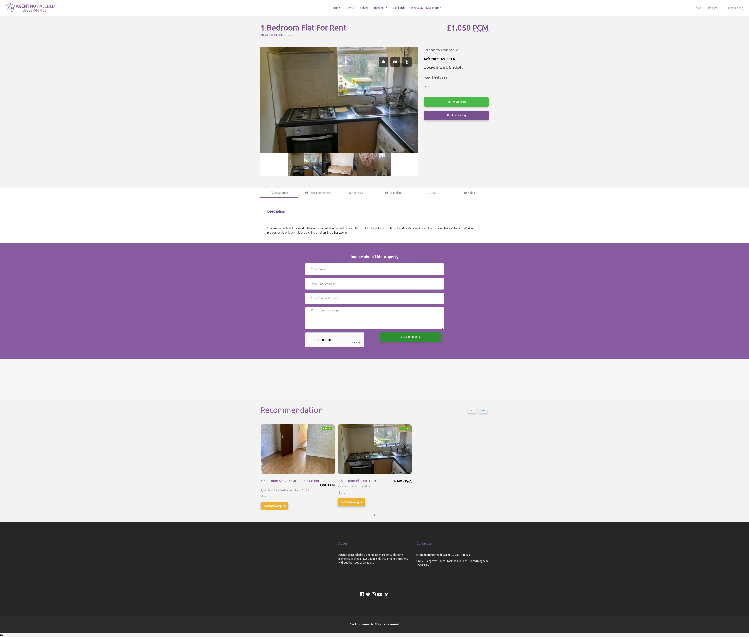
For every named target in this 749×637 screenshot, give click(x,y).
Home (336, 7)
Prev (472, 410)
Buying (350, 7)
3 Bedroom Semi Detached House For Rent (294, 481)
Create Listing (734, 8)
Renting (379, 7)
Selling (364, 7)
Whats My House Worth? (426, 7)
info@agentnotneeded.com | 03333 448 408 (443, 554)
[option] (339, 100)
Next (483, 410)
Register (713, 8)
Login (697, 8)
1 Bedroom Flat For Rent (357, 481)
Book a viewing (456, 115)
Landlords (399, 7)
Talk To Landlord (456, 101)
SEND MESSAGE (411, 337)
